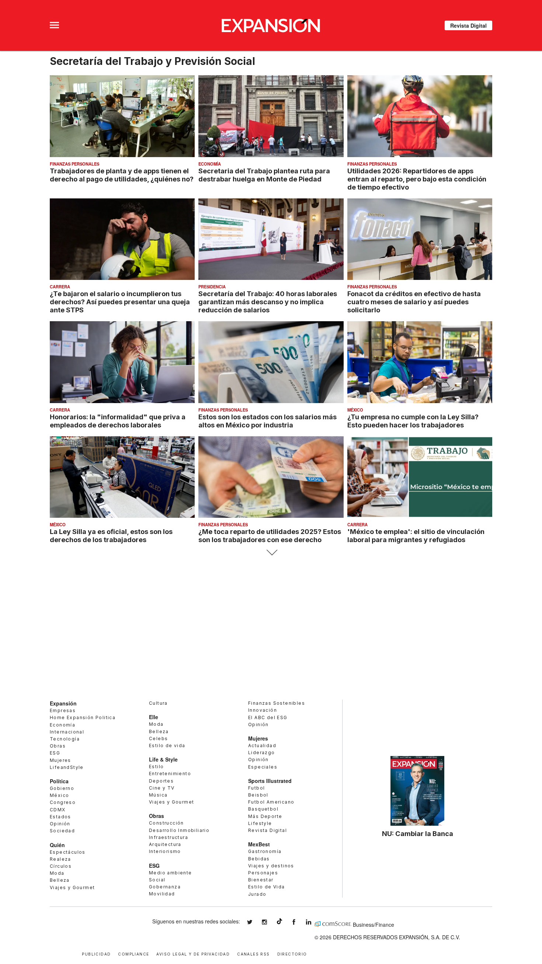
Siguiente (271, 553)
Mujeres (60, 760)
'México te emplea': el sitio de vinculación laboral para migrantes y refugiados (415, 535)
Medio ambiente (170, 872)
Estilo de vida (167, 745)
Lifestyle (260, 823)
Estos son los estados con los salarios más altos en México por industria (267, 421)
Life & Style (163, 759)
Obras (58, 746)
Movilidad (162, 894)
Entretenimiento (170, 773)
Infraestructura (168, 837)
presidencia (212, 286)
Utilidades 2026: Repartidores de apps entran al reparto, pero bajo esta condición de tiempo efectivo (416, 179)
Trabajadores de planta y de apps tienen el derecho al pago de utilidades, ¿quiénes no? (122, 175)
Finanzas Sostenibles (276, 703)
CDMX (58, 809)
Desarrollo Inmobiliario (179, 830)
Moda (57, 873)
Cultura (158, 703)
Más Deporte (265, 816)
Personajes (263, 872)
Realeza (60, 859)
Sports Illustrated (270, 780)
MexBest (259, 844)
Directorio (292, 953)
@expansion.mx (279, 921)
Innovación (262, 710)
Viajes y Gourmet (72, 887)
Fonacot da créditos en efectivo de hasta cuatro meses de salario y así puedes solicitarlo (414, 301)
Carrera (60, 286)
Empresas (63, 710)
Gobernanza (165, 887)
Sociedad (62, 830)
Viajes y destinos (271, 865)
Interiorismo (165, 851)
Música (158, 795)
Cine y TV (162, 788)
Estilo (156, 766)
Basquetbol (263, 809)
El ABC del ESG (268, 717)
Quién (57, 845)
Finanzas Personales (74, 164)
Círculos (61, 866)
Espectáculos (68, 852)
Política (59, 781)
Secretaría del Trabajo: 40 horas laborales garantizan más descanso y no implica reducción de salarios (267, 301)
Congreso (63, 802)
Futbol (256, 788)
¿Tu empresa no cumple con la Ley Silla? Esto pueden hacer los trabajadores (413, 421)
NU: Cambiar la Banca (417, 833)
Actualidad (262, 745)
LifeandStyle (67, 767)
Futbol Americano (271, 802)
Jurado (257, 894)
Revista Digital (468, 25)
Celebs (158, 738)
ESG (55, 753)
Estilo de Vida (266, 887)
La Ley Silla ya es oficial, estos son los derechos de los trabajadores (111, 535)
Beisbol (258, 795)
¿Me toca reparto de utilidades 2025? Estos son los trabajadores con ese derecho (269, 535)
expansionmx (255, 922)
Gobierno (62, 788)
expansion (314, 922)
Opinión (60, 823)
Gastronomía (264, 851)
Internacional (67, 732)
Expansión (63, 703)
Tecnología (65, 739)
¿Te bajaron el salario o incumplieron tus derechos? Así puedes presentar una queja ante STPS (120, 301)
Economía (209, 164)
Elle (153, 717)
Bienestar (261, 879)
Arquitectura (165, 844)
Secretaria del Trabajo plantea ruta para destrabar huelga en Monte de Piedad (264, 175)
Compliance (133, 953)
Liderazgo (261, 752)
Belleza (60, 880)
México (355, 410)
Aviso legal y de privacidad (193, 953)
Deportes (161, 781)
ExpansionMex (299, 922)
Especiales (262, 767)
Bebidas (259, 858)
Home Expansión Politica (82, 717)
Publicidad (96, 953)
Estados (60, 816)
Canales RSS (253, 953)
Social (157, 879)
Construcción (166, 823)
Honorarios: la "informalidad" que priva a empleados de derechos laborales (117, 421)
